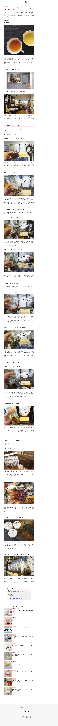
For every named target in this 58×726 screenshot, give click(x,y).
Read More (19, 700)
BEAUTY (13, 707)
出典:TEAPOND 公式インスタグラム (19, 55)
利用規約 (26, 716)
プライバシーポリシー (26, 717)
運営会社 (23, 716)
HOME (5, 707)
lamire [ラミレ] (29, 2)
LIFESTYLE (17, 707)
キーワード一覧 (32, 717)
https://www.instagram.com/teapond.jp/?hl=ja (16, 598)
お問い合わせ (22, 707)
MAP (22, 591)
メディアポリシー (34, 716)
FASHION (9, 707)
